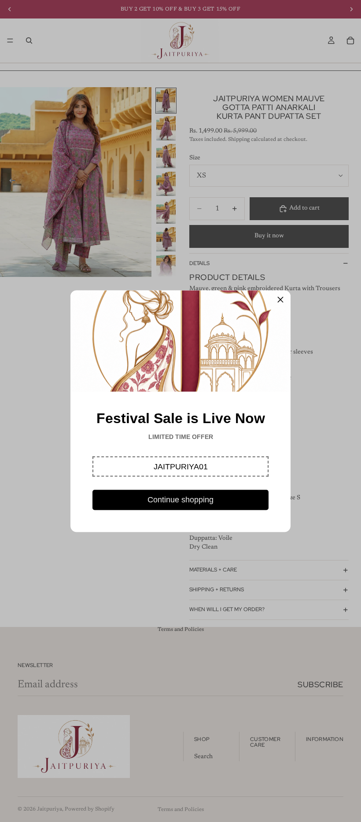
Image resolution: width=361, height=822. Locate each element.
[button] (180, 466)
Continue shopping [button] (180, 499)
